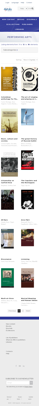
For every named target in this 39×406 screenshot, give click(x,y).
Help (7, 353)
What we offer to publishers (15, 340)
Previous (12, 311)
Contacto (9, 351)
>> (31, 383)
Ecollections (13, 24)
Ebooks (20, 19)
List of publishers (11, 337)
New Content (8, 19)
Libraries (19, 29)
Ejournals (32, 19)
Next (28, 311)
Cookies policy (30, 398)
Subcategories (9, 50)
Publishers (27, 24)
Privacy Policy (28, 386)
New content (10, 324)
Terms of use (9, 398)
